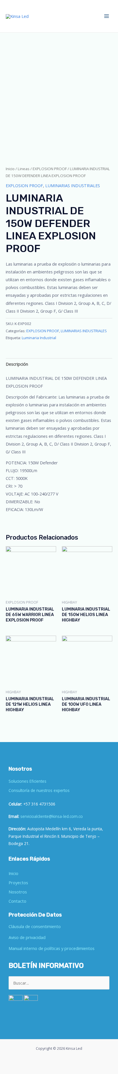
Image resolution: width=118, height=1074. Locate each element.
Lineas (24, 168)
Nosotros (18, 892)
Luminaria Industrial (39, 337)
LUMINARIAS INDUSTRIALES (72, 185)
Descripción (17, 364)
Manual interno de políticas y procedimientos (52, 948)
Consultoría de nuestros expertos (39, 790)
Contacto (17, 901)
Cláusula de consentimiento (35, 926)
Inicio (10, 168)
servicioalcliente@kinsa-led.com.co (51, 816)
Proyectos (18, 882)
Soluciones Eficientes (27, 781)
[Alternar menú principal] (106, 16)
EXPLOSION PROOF (50, 168)
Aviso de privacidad (27, 937)
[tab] (59, 364)
